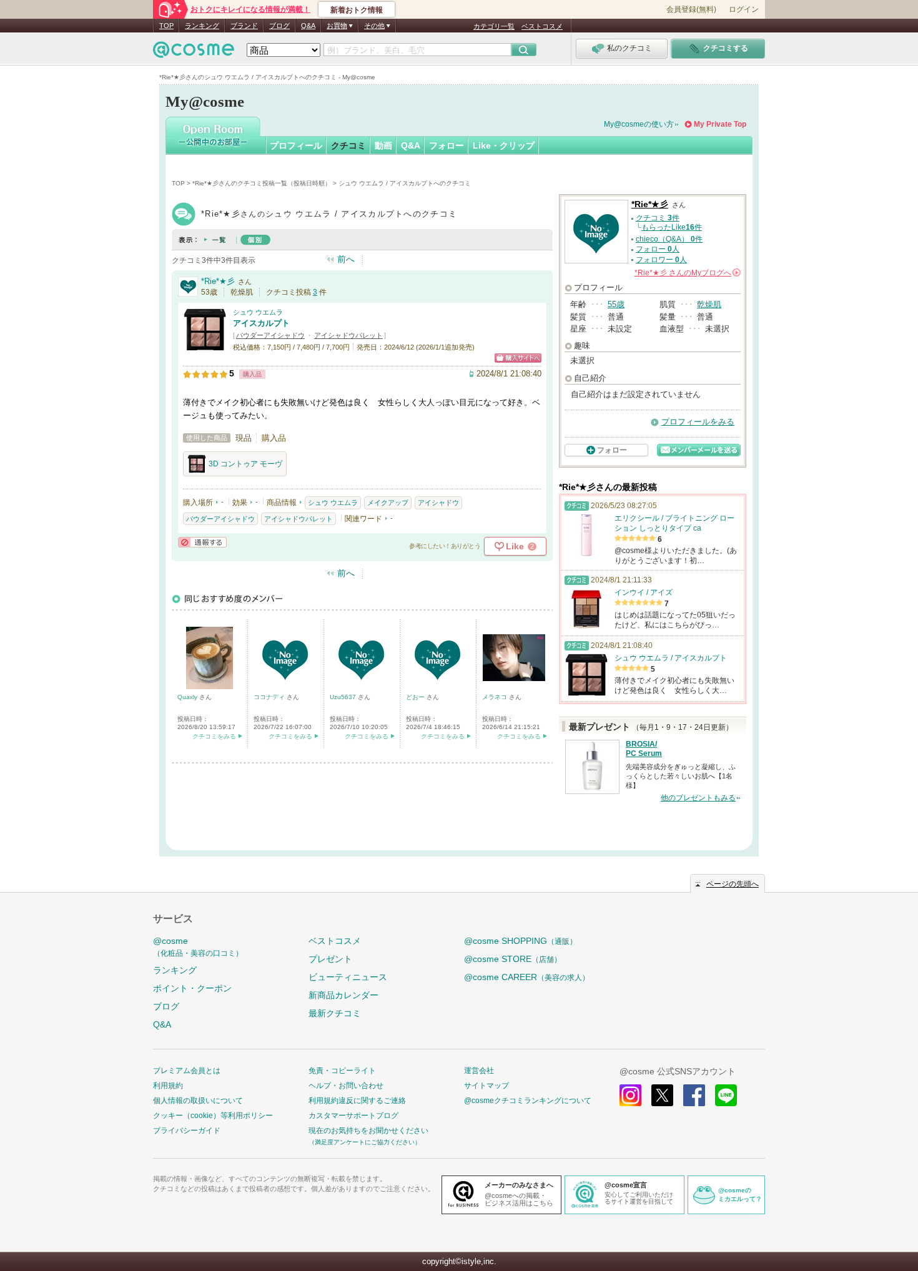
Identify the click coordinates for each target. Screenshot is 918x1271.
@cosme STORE (512, 959)
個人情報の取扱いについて (198, 1100)
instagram (630, 1095)
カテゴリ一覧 (494, 26)
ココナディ (270, 697)
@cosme (198, 947)
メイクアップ (387, 502)
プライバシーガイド (186, 1130)
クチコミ (348, 145)
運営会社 (479, 1070)
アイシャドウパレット (348, 335)
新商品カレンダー (343, 995)
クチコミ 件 (657, 217)
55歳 (616, 304)
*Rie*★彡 (218, 281)
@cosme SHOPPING (520, 941)
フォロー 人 (657, 249)
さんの (686, 272)
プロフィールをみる (697, 421)
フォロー (446, 145)
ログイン (744, 9)
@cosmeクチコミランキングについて (527, 1100)
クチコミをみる (214, 736)
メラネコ (495, 697)
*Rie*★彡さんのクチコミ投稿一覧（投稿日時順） (261, 183)
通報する (202, 542)
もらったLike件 (671, 227)
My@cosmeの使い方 (639, 124)
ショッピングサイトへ (518, 358)
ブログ (279, 25)
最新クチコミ (334, 1013)
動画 (383, 145)
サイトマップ (486, 1085)
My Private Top (720, 124)
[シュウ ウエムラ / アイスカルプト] (205, 346)
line (726, 1095)
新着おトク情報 (356, 10)
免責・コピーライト (342, 1070)
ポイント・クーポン (192, 988)
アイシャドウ (438, 502)
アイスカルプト (261, 323)
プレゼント (330, 959)
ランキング (202, 25)
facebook (694, 1095)
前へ (346, 259)
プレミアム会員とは (186, 1070)
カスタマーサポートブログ (353, 1115)
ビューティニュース (347, 977)
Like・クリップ (504, 145)
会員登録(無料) (691, 9)
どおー (416, 697)
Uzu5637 (344, 697)
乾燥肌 (709, 304)
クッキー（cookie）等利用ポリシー (213, 1115)
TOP (166, 25)
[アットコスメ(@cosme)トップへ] (193, 52)
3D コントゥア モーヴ (245, 463)
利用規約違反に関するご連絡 (357, 1100)
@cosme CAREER (527, 977)
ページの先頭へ (732, 884)
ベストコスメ (542, 26)
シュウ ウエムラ (258, 312)
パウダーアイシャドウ (270, 335)
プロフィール (296, 145)
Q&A (308, 25)
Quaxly (188, 697)
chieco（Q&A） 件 (669, 239)
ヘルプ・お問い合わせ (345, 1085)
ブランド (244, 25)
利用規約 (168, 1085)
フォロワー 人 (661, 259)
